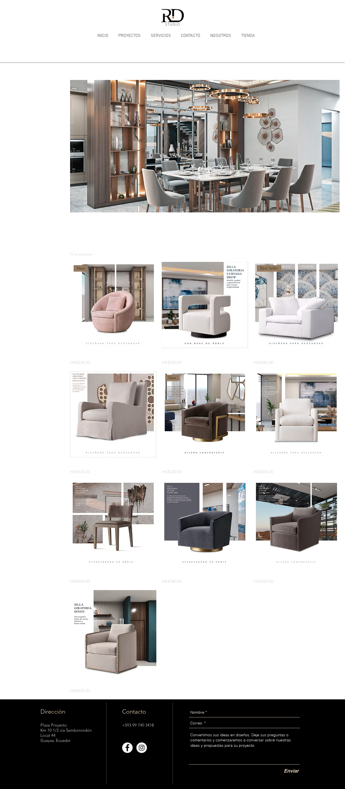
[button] (129, 36)
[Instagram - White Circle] (141, 747)
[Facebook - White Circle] (127, 747)
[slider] (7, 107)
